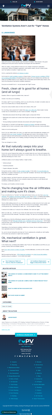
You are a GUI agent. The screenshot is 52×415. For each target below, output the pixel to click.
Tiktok (27, 356)
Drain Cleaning (14, 390)
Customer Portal (14, 370)
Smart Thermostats (39, 398)
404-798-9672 (26, 346)
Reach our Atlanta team (10, 412)
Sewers (39, 390)
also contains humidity (24, 171)
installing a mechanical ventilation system (19, 196)
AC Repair (39, 381)
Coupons (14, 362)
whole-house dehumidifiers (40, 254)
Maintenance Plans (14, 367)
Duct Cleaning (14, 393)
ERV (35, 196)
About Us (39, 373)
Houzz (29, 356)
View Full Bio (6, 329)
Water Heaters (14, 387)
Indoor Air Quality (6, 306)
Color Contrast (32, 414)
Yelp (32, 356)
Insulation (39, 393)
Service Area (39, 364)
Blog (39, 376)
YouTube (20, 356)
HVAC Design (14, 398)
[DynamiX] (26, 410)
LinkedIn (22, 356)
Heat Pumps (14, 384)
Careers (39, 367)
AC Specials (14, 381)
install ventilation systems (16, 76)
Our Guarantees (14, 373)
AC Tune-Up (39, 396)
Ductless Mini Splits (39, 384)
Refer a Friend (14, 379)
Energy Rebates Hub (14, 376)
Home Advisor (34, 356)
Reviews (39, 362)
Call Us (14, 1)
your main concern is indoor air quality (15, 249)
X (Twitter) (17, 356)
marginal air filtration (29, 124)
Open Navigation (48, 6)
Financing (14, 364)
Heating (14, 396)
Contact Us (39, 379)
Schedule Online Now (25, 335)
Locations (3, 6)
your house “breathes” (16, 134)
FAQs (39, 370)
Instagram (24, 356)
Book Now (39, 1)
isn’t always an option (22, 73)
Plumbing (39, 387)
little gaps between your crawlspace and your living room (28, 220)
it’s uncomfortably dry (43, 171)
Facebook (15, 356)
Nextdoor (37, 356)
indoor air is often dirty (31, 110)
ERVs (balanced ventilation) (24, 254)
